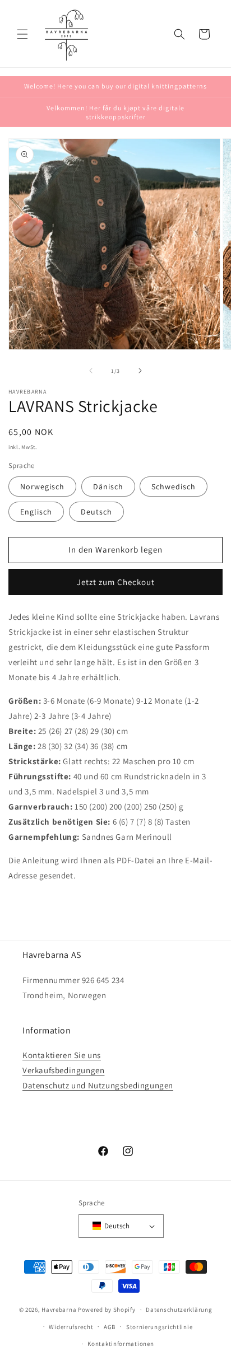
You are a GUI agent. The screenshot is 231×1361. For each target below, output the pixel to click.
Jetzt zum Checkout (116, 582)
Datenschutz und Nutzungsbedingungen (97, 1085)
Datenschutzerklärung (179, 1309)
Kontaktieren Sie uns (61, 1055)
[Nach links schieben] (90, 370)
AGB (110, 1327)
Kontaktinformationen (120, 1344)
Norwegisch (42, 486)
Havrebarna (58, 1309)
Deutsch (96, 512)
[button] (22, 34)
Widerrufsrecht (71, 1327)
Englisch (36, 512)
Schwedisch (173, 486)
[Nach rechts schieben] (140, 370)
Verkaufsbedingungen (63, 1070)
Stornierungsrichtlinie (159, 1327)
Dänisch (108, 486)
